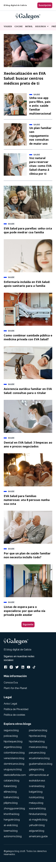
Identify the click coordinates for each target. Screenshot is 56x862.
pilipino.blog (11, 802)
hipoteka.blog (37, 741)
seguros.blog (11, 730)
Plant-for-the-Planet (15, 688)
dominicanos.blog (14, 763)
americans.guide (38, 836)
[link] (28, 16)
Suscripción (45, 5)
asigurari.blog (36, 830)
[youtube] (28, 667)
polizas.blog (11, 735)
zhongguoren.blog (14, 808)
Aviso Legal (10, 703)
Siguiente (28, 624)
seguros (43, 26)
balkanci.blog (11, 797)
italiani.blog (10, 786)
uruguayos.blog (13, 769)
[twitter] (17, 667)
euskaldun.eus (37, 780)
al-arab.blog (11, 825)
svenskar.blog (36, 786)
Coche (18, 26)
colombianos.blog (14, 752)
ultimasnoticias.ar (39, 774)
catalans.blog (11, 780)
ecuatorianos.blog (39, 758)
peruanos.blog (37, 752)
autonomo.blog (13, 836)
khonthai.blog (11, 814)
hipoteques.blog (13, 741)
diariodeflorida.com (15, 774)
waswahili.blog (37, 808)
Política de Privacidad (16, 709)
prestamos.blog (38, 730)
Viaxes (8, 26)
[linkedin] (23, 667)
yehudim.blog (37, 825)
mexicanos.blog (38, 747)
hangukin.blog (12, 819)
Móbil (29, 26)
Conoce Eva (11, 682)
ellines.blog (10, 791)
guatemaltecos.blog (40, 763)
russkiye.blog (36, 797)
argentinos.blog (13, 747)
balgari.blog (35, 791)
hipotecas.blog (37, 735)
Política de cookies (14, 714)
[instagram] (11, 667)
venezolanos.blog (14, 758)
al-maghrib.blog (38, 819)
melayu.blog (36, 802)
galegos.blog (36, 769)
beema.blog (11, 830)
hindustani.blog (37, 814)
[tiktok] (34, 667)
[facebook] (5, 667)
